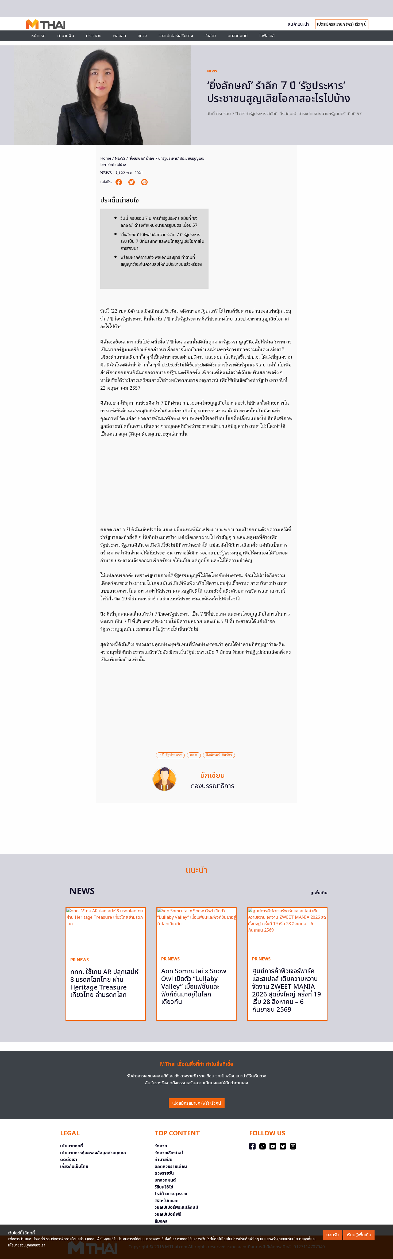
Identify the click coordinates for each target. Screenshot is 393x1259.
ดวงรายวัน (164, 1173)
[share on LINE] (144, 182)
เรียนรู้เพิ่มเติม (359, 1235)
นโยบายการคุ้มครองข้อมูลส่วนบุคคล (93, 1153)
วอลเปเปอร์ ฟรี (168, 1214)
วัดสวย (210, 36)
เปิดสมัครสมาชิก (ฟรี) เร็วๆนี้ (196, 1103)
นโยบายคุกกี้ (71, 1146)
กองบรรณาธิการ (212, 786)
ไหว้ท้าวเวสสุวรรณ (171, 1194)
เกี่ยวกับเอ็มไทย (74, 1166)
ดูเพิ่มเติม (319, 893)
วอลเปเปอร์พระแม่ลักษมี (176, 1207)
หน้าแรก (38, 36)
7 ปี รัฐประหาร (170, 755)
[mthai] (45, 24)
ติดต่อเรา (68, 1159)
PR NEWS (79, 960)
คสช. (194, 755)
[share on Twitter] (132, 182)
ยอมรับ (332, 1235)
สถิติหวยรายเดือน (171, 1166)
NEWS (212, 71)
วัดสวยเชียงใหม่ (169, 1153)
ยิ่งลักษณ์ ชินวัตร (219, 755)
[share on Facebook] (119, 182)
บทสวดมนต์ (238, 36)
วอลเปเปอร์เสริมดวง (176, 36)
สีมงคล (161, 1221)
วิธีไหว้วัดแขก (167, 1201)
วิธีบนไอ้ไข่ (164, 1187)
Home (105, 158)
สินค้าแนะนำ (298, 24)
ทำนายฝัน (65, 36)
